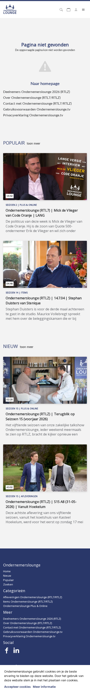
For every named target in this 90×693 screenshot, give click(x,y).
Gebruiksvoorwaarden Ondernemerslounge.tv (36, 109)
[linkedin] (16, 651)
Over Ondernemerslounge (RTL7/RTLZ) (31, 97)
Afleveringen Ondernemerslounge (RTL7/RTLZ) (32, 597)
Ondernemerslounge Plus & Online (25, 606)
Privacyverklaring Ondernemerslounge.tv (33, 115)
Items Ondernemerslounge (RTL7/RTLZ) (28, 601)
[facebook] (6, 651)
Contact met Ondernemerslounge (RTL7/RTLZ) (37, 103)
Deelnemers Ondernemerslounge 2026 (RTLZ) (36, 92)
